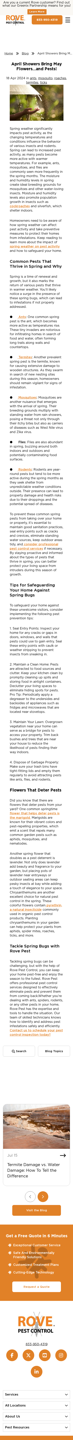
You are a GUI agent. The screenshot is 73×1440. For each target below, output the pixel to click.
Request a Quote (37, 1287)
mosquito (45, 78)
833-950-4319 (47, 20)
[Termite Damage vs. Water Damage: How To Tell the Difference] (36, 1126)
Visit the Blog (36, 1210)
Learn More (37, 11)
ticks (43, 82)
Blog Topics (54, 1051)
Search (20, 1051)
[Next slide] (43, 1196)
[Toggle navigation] (67, 20)
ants (33, 78)
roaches (60, 78)
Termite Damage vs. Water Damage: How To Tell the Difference (33, 1170)
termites (32, 82)
